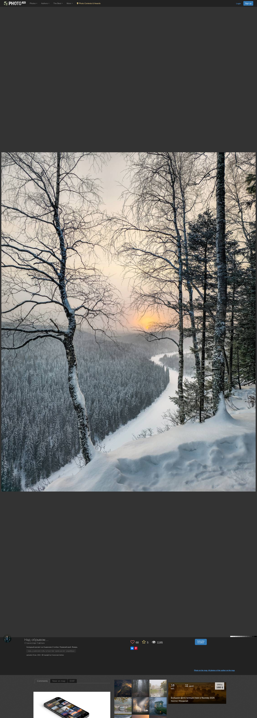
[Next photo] (254, 312)
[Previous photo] (2, 312)
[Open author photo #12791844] (158, 688)
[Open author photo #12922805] (140, 688)
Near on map (58, 681)
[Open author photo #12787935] (123, 706)
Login (238, 3)
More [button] (69, 3)
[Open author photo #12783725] (140, 706)
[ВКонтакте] (132, 648)
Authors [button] (44, 3)
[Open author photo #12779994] (158, 706)
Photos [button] (33, 3)
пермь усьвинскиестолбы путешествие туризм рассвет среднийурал (51, 651)
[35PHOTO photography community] (14, 3)
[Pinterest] (135, 648)
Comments (42, 681)
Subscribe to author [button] (201, 642)
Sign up (248, 3)
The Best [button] (57, 3)
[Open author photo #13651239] (123, 688)
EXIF (72, 681)
